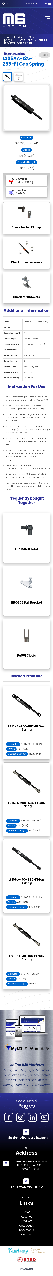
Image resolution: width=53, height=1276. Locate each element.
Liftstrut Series (25, 40)
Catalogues (26, 1226)
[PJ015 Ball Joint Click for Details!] (26, 514)
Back (45, 55)
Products (19, 37)
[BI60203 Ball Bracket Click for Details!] (26, 567)
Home (6, 37)
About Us (26, 1217)
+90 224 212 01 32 (14, 3)
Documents (26, 1230)
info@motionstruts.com (36, 3)
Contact (26, 1235)
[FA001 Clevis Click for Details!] (26, 620)
